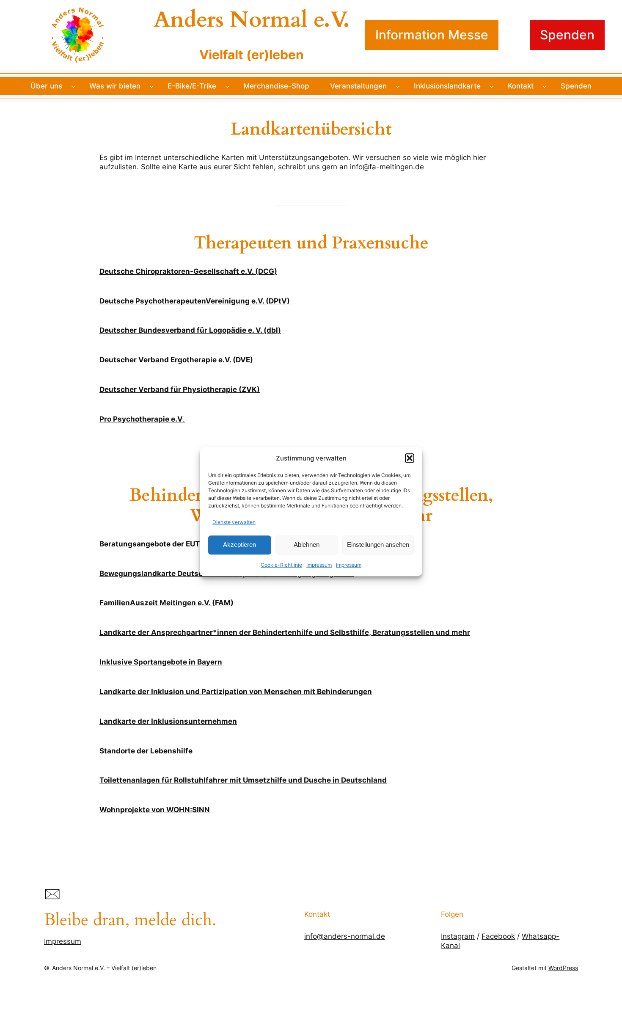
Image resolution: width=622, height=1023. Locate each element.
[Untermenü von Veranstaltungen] (398, 86)
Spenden (567, 34)
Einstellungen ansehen (378, 545)
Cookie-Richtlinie (281, 565)
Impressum (319, 565)
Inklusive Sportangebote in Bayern (160, 662)
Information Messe (431, 34)
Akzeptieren (239, 545)
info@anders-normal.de (344, 936)
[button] (409, 458)
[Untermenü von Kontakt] (544, 86)
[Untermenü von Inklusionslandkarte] (492, 86)
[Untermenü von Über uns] (73, 86)
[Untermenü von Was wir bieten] (151, 86)
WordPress (563, 967)
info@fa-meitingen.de (386, 167)
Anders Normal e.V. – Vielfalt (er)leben (104, 967)
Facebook (498, 936)
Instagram (458, 936)
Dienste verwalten (234, 522)
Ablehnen (306, 545)
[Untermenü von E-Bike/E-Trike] (227, 86)
